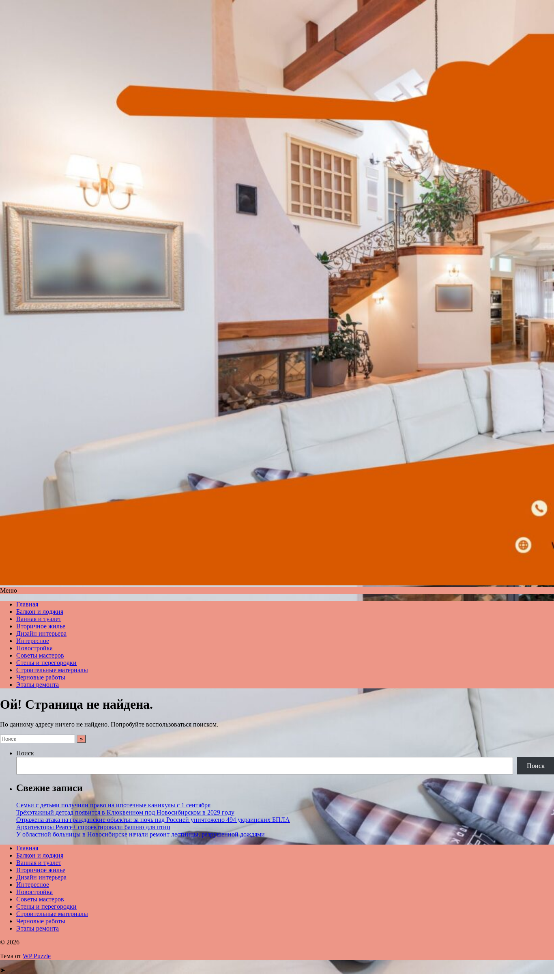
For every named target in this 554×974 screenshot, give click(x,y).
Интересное (32, 640)
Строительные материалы (52, 670)
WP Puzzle (37, 955)
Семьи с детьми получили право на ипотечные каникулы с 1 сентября (113, 805)
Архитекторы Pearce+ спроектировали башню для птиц (93, 826)
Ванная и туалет (38, 618)
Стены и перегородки (46, 662)
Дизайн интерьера (41, 633)
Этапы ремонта (37, 684)
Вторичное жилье (40, 626)
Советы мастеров (40, 655)
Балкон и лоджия (39, 611)
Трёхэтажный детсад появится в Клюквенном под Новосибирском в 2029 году (125, 812)
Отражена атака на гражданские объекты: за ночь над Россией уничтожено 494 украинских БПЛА (153, 819)
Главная (27, 604)
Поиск (25, 753)
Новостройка (34, 648)
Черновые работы (40, 677)
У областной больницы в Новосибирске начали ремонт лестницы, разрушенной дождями (140, 834)
